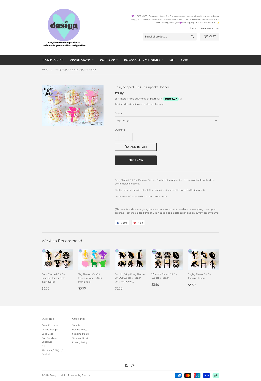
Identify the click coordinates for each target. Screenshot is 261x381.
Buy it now (136, 160)
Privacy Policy (79, 342)
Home (45, 69)
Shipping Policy (80, 333)
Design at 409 (57, 375)
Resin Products (53, 60)
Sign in (193, 28)
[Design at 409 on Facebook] (127, 365)
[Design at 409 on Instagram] (133, 365)
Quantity (120, 129)
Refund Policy (79, 329)
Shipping (134, 104)
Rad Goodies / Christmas (142, 60)
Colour (118, 113)
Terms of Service (81, 338)
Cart (212, 36)
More (185, 60)
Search (76, 325)
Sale (172, 60)
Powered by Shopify (79, 375)
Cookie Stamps (81, 60)
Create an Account (210, 28)
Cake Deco (108, 60)
